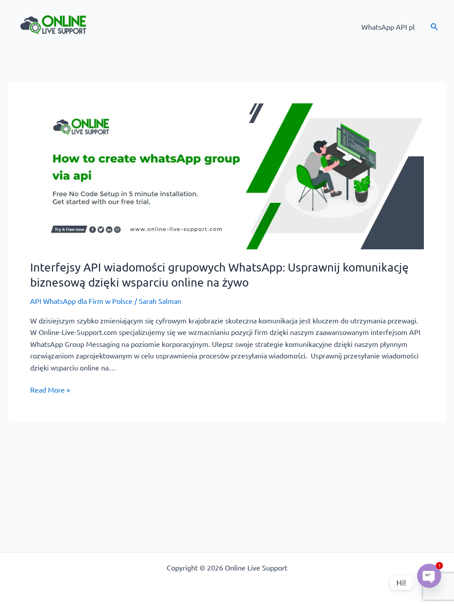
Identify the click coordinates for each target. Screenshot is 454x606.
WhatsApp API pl (388, 26)
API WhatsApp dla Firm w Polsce (81, 300)
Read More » (50, 389)
